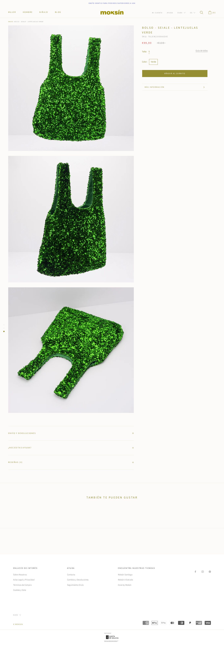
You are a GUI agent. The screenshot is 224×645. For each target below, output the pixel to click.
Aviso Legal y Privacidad (23, 579)
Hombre (27, 12)
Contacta (71, 574)
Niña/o (43, 12)
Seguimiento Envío (75, 585)
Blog (58, 12)
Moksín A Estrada (125, 579)
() (214, 12)
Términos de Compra (22, 585)
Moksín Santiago (125, 574)
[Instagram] (203, 571)
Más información (154, 87)
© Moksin (18, 624)
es (191, 13)
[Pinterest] (210, 571)
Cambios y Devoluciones (77, 579)
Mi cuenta (157, 13)
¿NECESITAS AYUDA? (20, 447)
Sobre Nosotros (20, 574)
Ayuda (170, 13)
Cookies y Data (19, 590)
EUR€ (180, 13)
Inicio (10, 22)
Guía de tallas (202, 50)
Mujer (12, 12)
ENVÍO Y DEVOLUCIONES (22, 433)
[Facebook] (195, 571)
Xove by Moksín (124, 585)
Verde (153, 61)
